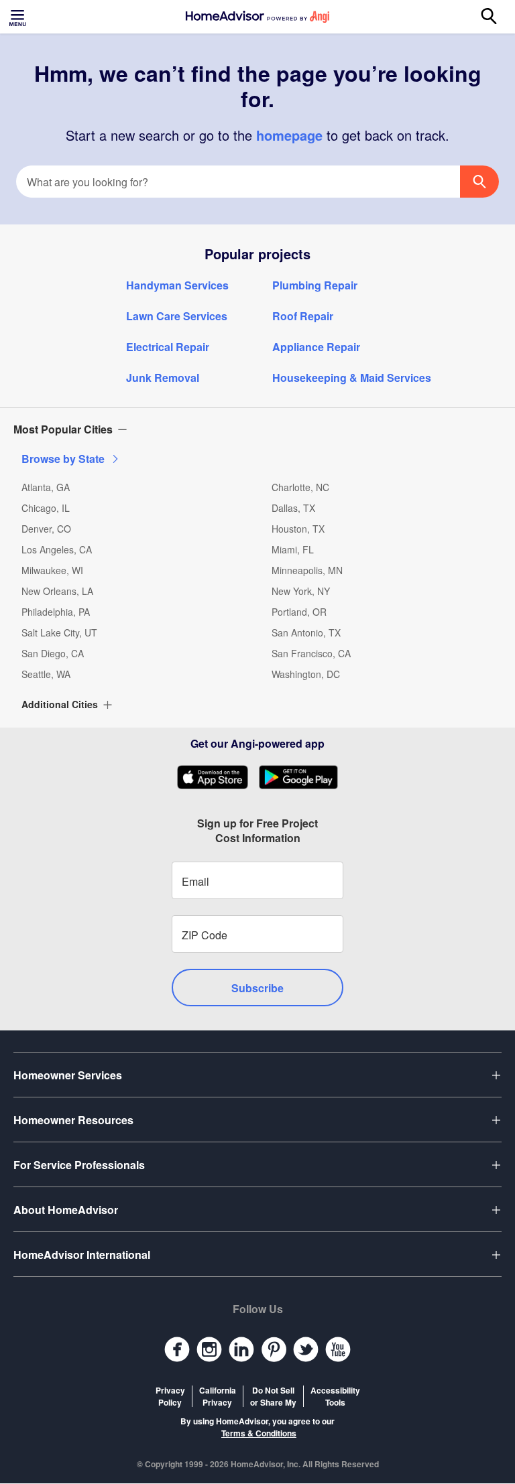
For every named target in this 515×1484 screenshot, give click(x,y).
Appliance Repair (316, 346)
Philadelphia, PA (55, 611)
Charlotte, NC (300, 487)
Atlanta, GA (45, 487)
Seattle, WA (45, 674)
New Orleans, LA (57, 591)
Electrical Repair (167, 346)
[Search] (496, 17)
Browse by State (63, 458)
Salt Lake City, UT (59, 632)
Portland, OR (299, 611)
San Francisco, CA (311, 653)
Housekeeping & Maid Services (351, 377)
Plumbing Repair (314, 285)
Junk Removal (162, 377)
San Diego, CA (52, 653)
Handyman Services (177, 285)
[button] (257, 429)
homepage (289, 135)
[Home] (257, 16)
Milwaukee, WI (52, 570)
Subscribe (257, 988)
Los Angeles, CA (56, 549)
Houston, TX (298, 528)
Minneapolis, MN (307, 570)
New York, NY (301, 591)
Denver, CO (46, 528)
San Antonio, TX (306, 632)
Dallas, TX (293, 508)
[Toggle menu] (19, 16)
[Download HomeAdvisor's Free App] (217, 777)
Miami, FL (293, 549)
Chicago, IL (45, 508)
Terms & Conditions (258, 1433)
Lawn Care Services (176, 316)
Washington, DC (306, 674)
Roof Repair (302, 316)
